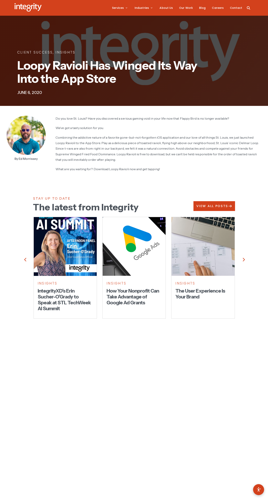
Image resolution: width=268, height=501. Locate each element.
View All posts (212, 206)
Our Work (186, 8)
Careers (218, 8)
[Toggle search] (248, 8)
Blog (202, 8)
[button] (120, 8)
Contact (236, 8)
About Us (166, 8)
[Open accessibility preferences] (258, 489)
